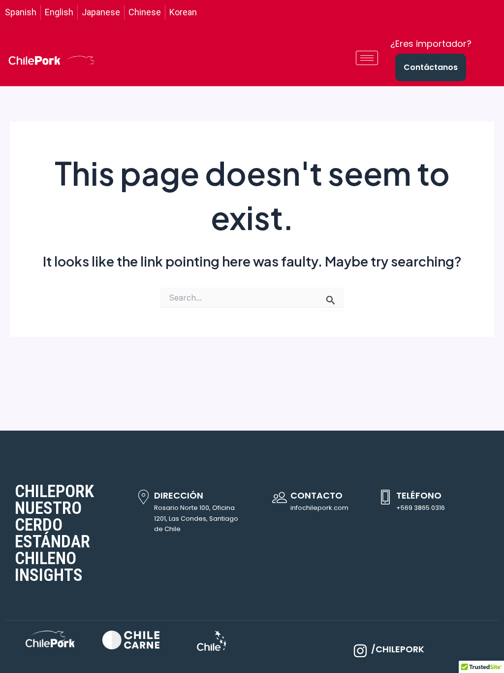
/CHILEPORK (397, 649)
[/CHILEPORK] (360, 650)
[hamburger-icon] (367, 58)
